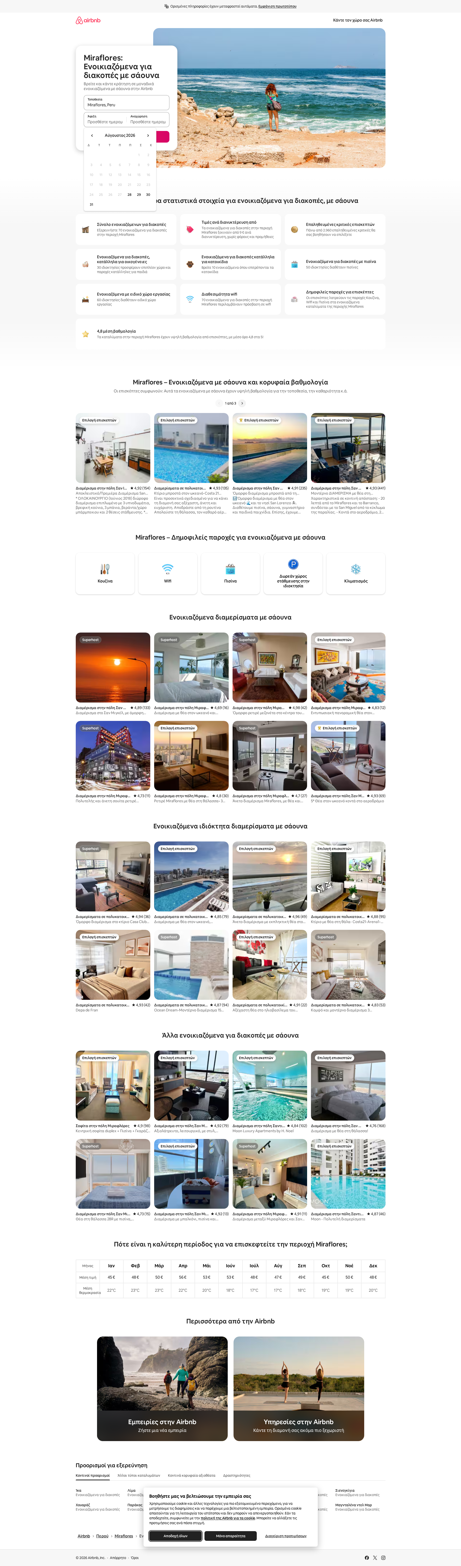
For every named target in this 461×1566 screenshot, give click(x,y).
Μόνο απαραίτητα (230, 1536)
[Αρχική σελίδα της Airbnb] (88, 20)
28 (129, 194)
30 (148, 194)
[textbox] (105, 122)
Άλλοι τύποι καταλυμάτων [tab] (139, 1475)
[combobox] (127, 105)
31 (91, 204)
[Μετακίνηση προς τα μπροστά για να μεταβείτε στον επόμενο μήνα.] (147, 135)
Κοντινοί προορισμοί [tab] (93, 1475)
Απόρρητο (118, 1558)
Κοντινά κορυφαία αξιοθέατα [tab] (191, 1475)
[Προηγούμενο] (219, 403)
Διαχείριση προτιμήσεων (285, 1536)
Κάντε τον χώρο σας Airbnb (358, 20)
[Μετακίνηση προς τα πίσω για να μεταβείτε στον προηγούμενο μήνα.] (92, 135)
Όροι (135, 1558)
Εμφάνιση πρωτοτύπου (277, 6)
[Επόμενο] (242, 403)
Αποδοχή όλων (175, 1536)
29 (139, 194)
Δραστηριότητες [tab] (236, 1475)
